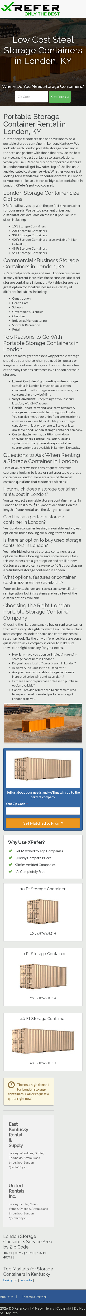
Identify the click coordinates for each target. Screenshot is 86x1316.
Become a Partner (34, 1297)
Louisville (26, 1280)
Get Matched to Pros (41, 823)
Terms (49, 1308)
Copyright (63, 1308)
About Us (6, 1297)
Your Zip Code (16, 804)
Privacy (37, 1308)
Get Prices (58, 96)
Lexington (10, 1280)
